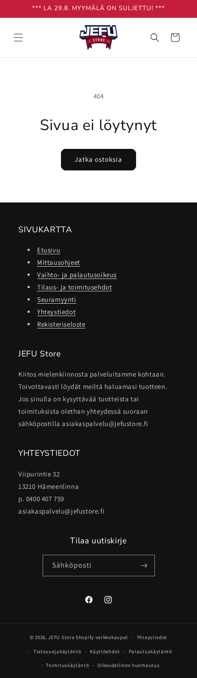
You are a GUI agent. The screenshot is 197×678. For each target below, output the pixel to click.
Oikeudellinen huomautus (128, 665)
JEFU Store (61, 637)
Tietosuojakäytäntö (57, 651)
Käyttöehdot (105, 651)
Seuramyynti (57, 299)
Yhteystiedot (56, 311)
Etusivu (48, 250)
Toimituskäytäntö (67, 665)
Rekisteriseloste (61, 324)
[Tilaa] (144, 565)
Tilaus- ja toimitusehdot (74, 287)
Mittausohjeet (58, 262)
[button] (18, 37)
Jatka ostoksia (98, 159)
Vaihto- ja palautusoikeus (77, 274)
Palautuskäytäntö (150, 651)
